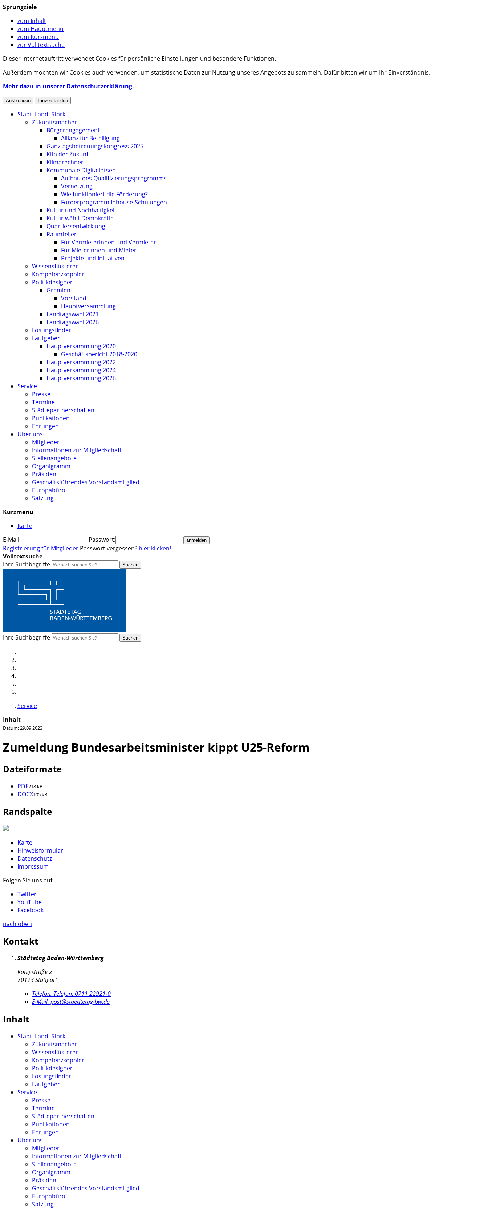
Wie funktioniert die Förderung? (104, 194)
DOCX (25, 794)
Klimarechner (65, 162)
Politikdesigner (52, 282)
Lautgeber (46, 338)
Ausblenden (18, 100)
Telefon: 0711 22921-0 (71, 994)
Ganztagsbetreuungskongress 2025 (94, 146)
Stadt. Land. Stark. (42, 114)
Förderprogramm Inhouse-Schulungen (114, 202)
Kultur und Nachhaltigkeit (81, 210)
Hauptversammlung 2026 (81, 378)
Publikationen (51, 418)
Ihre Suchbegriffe (26, 564)
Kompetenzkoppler (58, 274)
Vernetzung (77, 186)
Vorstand (73, 298)
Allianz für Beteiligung (90, 138)
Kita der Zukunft (68, 154)
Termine (43, 402)
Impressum (33, 866)
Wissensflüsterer (55, 266)
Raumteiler (61, 234)
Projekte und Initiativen (93, 258)
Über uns (30, 434)
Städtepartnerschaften (63, 410)
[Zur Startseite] (64, 629)
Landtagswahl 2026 (72, 322)
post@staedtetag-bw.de (71, 1002)
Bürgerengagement (73, 130)
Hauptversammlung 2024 (81, 370)
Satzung (43, 498)
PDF (22, 786)
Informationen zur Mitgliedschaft (77, 450)
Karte (24, 842)
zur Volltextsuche (41, 45)
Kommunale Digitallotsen (81, 170)
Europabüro (48, 490)
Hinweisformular (40, 850)
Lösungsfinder (51, 330)
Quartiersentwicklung (75, 226)
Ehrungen (45, 426)
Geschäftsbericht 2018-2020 (99, 354)
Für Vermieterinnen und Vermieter (108, 242)
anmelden (196, 540)
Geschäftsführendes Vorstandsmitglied (85, 482)
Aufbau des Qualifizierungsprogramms (114, 178)
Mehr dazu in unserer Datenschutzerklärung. (68, 86)
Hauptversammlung (88, 306)
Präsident (45, 474)
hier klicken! (154, 548)
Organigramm (51, 466)
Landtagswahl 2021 (72, 314)
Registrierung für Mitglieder (40, 548)
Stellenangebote (54, 458)
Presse (41, 394)
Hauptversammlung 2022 (81, 362)
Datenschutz (34, 858)
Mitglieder (46, 442)
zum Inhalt (31, 21)
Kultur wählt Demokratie (80, 218)
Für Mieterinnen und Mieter (99, 250)
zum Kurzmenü (38, 37)
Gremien (58, 290)
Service (27, 386)
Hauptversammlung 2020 (81, 346)
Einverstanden (53, 100)
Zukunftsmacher (54, 122)
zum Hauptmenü (40, 29)
